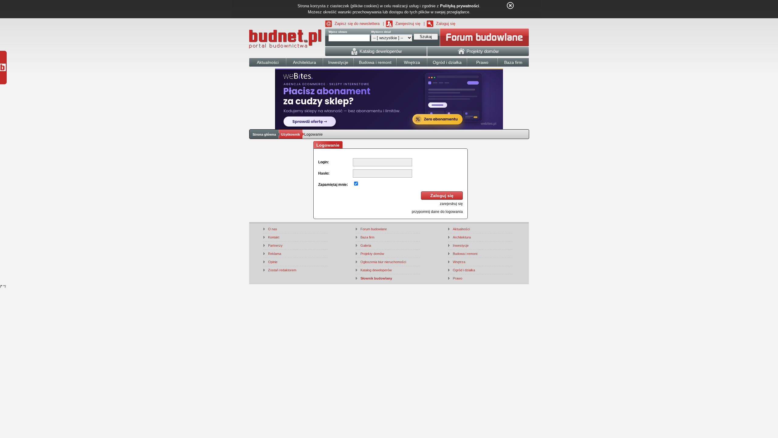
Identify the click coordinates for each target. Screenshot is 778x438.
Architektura (462, 237)
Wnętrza (459, 262)
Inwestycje (461, 245)
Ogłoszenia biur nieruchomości (383, 262)
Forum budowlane (373, 229)
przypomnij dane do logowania (437, 212)
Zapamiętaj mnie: (333, 184)
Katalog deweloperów (376, 270)
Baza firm (367, 237)
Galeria (365, 245)
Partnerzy (275, 245)
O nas (272, 229)
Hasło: (323, 173)
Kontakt (273, 237)
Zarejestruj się (407, 23)
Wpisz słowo (338, 31)
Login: (323, 162)
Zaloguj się (445, 23)
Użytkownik (290, 134)
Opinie (272, 262)
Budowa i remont (465, 253)
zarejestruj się (451, 204)
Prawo (457, 278)
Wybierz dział (381, 31)
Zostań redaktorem (282, 270)
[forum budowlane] (484, 37)
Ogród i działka (464, 270)
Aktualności (461, 229)
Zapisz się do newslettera (357, 23)
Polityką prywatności (459, 6)
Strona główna (264, 134)
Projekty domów (372, 253)
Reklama (274, 253)
